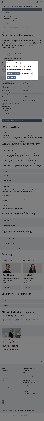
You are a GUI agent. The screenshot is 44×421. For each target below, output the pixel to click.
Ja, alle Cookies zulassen (13, 73)
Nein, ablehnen (11, 77)
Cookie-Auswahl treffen (26, 73)
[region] (22, 70)
